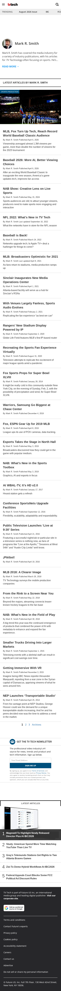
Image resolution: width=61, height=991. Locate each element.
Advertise (8, 965)
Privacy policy (10, 932)
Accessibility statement (15, 945)
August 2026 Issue (28, 11)
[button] (3, 4)
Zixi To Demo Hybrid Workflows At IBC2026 (30, 867)
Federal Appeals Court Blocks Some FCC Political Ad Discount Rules (29, 877)
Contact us (9, 958)
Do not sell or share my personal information (26, 971)
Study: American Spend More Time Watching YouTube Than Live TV (31, 846)
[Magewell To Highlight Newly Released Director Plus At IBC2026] (30, 823)
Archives (36, 725)
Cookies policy (10, 939)
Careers (7, 952)
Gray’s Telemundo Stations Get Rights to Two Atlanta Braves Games (31, 857)
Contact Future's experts (16, 926)
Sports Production (9, 92)
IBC (47, 11)
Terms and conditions (14, 919)
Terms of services (38, 771)
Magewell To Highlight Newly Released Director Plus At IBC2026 (27, 835)
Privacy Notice (41, 773)
